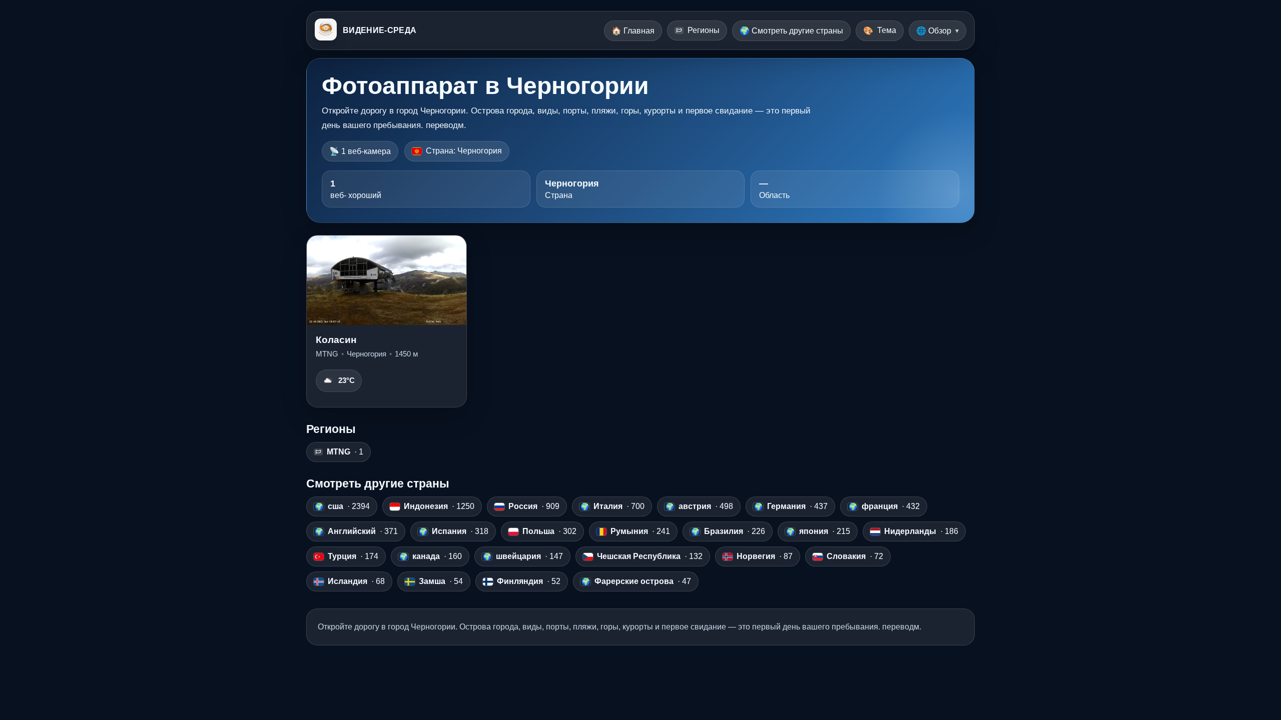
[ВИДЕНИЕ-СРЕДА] (326, 30)
